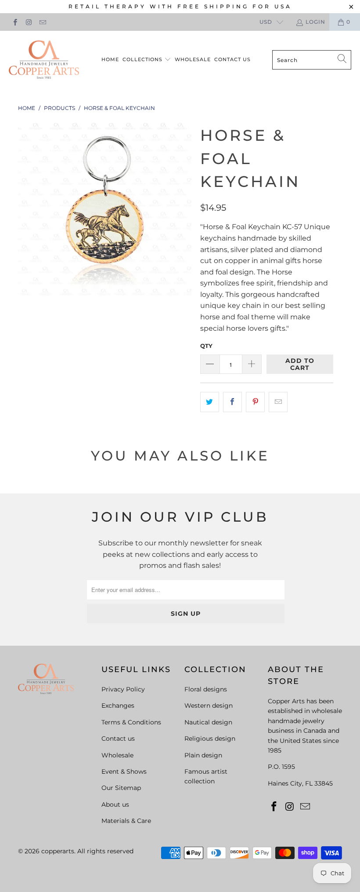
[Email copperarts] (42, 21)
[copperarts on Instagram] (28, 21)
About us (115, 804)
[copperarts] (44, 60)
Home (110, 59)
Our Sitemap (121, 788)
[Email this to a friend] (278, 402)
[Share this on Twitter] (209, 402)
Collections (143, 59)
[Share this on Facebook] (232, 402)
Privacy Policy (123, 689)
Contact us (232, 59)
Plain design (203, 755)
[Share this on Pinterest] (255, 402)
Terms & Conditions (131, 722)
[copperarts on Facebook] (14, 21)
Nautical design (208, 722)
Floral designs (205, 689)
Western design (208, 705)
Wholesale (193, 59)
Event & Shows (124, 771)
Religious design (209, 738)
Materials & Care (126, 821)
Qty (206, 345)
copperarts (57, 851)
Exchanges (117, 705)
